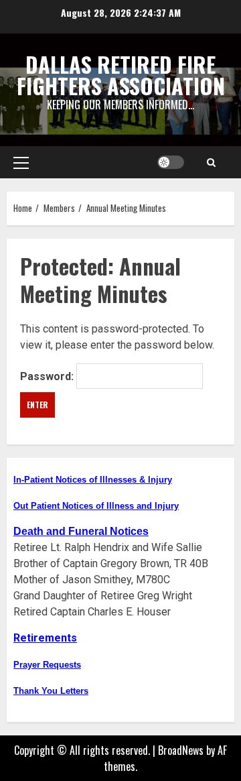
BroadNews (181, 750)
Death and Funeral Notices (81, 531)
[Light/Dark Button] (170, 162)
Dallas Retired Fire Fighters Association (121, 74)
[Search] (211, 162)
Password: (48, 375)
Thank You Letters (50, 691)
